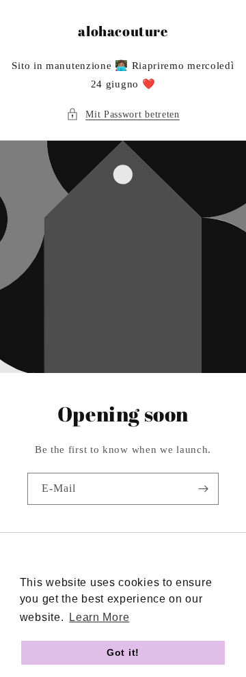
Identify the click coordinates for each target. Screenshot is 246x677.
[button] (123, 114)
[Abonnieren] (203, 489)
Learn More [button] (99, 617)
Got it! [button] (123, 652)
